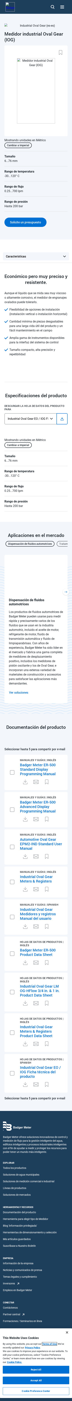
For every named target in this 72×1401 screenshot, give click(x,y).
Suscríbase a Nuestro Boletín (19, 1245)
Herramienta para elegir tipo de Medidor (25, 1218)
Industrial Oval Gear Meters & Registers (36, 878)
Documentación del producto (19, 1212)
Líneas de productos (14, 1188)
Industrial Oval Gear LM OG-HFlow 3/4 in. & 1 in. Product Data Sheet (40, 990)
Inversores (9, 1283)
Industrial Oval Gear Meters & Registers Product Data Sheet (36, 1031)
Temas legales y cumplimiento (20, 1276)
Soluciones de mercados (17, 1194)
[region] (36, 1363)
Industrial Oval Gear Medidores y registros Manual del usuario (38, 914)
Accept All (36, 1380)
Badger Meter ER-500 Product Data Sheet (38, 952)
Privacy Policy (32, 1347)
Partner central (11, 1314)
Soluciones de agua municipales (21, 1174)
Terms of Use (49, 1344)
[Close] (67, 1332)
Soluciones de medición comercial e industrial (28, 1181)
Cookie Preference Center (36, 1391)
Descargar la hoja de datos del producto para (34, 407)
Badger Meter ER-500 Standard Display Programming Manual (38, 769)
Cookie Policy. (14, 1362)
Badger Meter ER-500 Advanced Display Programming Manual (38, 806)
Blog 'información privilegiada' (20, 1225)
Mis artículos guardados (17, 1239)
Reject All (36, 1369)
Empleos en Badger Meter (17, 1290)
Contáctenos (10, 1307)
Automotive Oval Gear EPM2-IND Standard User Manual (41, 843)
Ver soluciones (18, 692)
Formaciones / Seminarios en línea (22, 1321)
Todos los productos (14, 1167)
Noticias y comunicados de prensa (22, 1270)
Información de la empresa (18, 1263)
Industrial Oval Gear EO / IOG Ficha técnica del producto (40, 1072)
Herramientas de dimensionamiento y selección (30, 1232)
